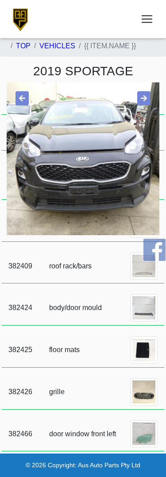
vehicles (57, 46)
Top (23, 46)
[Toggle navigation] (147, 19)
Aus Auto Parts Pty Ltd (109, 465)
